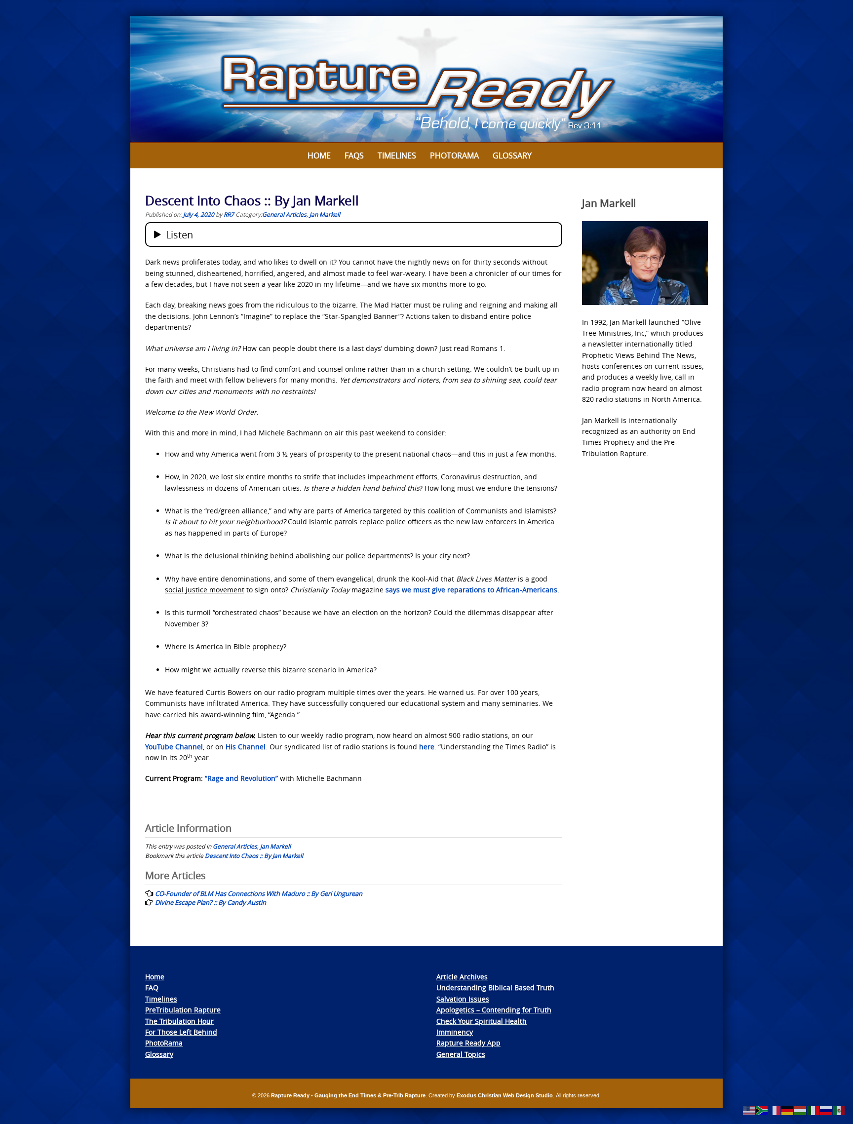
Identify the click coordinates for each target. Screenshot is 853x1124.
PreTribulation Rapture (183, 1009)
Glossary (512, 155)
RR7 (229, 214)
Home (319, 155)
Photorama (454, 155)
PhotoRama (164, 1042)
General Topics (460, 1054)
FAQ (151, 987)
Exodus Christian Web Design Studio (505, 1095)
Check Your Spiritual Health (481, 1021)
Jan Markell (325, 214)
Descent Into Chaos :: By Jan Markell (254, 855)
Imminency (454, 1032)
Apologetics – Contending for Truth (493, 1009)
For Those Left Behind (181, 1032)
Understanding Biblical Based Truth (495, 987)
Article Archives (462, 976)
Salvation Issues (462, 999)
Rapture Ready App (468, 1042)
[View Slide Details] (426, 79)
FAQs (354, 155)
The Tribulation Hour (179, 1021)
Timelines (397, 155)
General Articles (284, 214)
